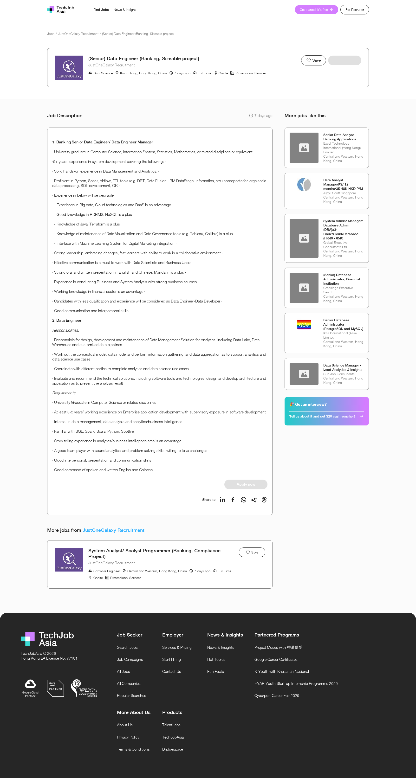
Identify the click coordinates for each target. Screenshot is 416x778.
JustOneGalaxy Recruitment (78, 34)
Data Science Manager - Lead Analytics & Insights (342, 367)
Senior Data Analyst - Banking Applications (339, 137)
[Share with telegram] (254, 499)
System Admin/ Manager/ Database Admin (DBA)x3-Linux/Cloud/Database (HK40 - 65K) (343, 229)
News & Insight (125, 9)
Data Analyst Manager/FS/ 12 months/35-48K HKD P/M (343, 184)
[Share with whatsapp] (243, 499)
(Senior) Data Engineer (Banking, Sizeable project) (138, 34)
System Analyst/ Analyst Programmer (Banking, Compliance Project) (154, 553)
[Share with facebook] (233, 499)
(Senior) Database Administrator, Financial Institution (341, 279)
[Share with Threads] (264, 499)
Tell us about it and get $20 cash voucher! (322, 416)
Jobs (50, 34)
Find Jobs (101, 10)
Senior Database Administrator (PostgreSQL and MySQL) (343, 324)
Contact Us (171, 671)
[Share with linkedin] (222, 499)
